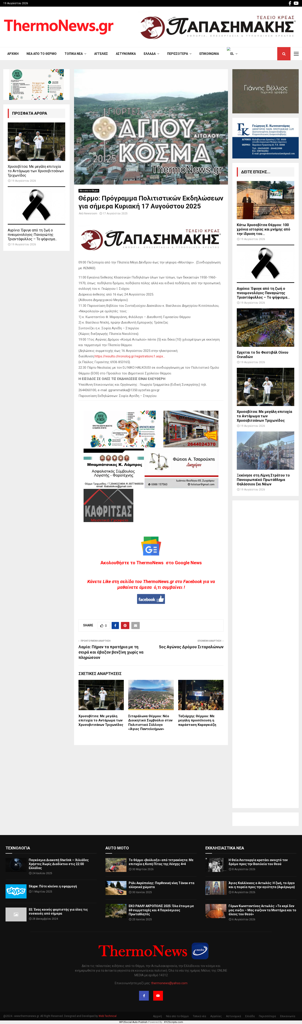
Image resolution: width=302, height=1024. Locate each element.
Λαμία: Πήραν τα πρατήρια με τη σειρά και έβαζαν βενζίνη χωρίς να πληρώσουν (110, 652)
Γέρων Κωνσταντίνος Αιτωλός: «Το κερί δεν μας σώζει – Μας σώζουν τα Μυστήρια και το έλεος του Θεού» (262, 910)
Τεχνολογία (18, 848)
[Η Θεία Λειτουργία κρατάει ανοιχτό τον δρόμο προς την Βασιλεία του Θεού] (215, 865)
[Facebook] (144, 996)
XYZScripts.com (173, 1022)
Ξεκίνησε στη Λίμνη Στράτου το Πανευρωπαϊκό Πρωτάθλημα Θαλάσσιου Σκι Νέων (263, 479)
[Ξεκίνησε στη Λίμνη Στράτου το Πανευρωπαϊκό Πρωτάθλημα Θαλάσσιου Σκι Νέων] (265, 450)
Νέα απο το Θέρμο (42, 53)
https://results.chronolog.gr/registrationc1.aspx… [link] (130, 356)
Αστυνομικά (126, 53)
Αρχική (13, 53)
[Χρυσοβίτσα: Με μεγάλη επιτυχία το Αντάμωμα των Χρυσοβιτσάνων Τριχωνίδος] (36, 141)
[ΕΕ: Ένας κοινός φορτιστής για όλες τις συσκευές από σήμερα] (16, 914)
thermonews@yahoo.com (169, 983)
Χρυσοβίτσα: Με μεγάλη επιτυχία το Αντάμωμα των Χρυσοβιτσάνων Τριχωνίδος (100, 720)
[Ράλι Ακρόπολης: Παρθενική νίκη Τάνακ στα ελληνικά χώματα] (115, 888)
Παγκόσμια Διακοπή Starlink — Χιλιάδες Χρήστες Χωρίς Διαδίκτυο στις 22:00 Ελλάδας (59, 864)
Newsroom (90, 213)
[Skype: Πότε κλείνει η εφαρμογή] (16, 891)
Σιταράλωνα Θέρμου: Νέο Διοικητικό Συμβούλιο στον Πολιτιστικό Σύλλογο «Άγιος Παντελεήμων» (150, 722)
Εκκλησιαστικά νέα (224, 848)
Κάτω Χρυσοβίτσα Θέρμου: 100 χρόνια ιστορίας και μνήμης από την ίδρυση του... (263, 229)
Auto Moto (117, 848)
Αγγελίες (101, 53)
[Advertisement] (265, 654)
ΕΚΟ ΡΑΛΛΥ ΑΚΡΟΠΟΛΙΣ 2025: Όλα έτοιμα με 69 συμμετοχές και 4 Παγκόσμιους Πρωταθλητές (161, 910)
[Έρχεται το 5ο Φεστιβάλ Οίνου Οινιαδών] (265, 327)
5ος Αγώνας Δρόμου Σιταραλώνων (191, 647)
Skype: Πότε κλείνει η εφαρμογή (53, 886)
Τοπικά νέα (74, 53)
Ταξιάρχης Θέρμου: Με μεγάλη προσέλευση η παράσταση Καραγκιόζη (197, 720)
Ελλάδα (150, 53)
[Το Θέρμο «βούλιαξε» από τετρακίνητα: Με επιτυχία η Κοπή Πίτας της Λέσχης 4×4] (115, 865)
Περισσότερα (177, 53)
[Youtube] (158, 996)
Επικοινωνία (209, 53)
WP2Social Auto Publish (133, 1022)
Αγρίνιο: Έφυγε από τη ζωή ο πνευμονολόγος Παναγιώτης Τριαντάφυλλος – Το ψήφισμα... (32, 234)
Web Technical (108, 1016)
